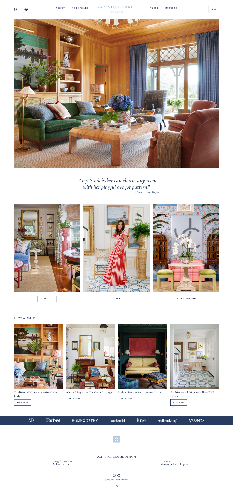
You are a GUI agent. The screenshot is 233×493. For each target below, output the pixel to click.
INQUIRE (171, 8)
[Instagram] (16, 9)
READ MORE (22, 402)
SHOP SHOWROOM (186, 299)
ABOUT (60, 8)
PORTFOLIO (80, 8)
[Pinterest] (26, 9)
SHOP (213, 9)
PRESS (154, 8)
